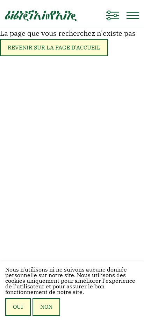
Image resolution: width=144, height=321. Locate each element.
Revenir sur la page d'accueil (54, 47)
